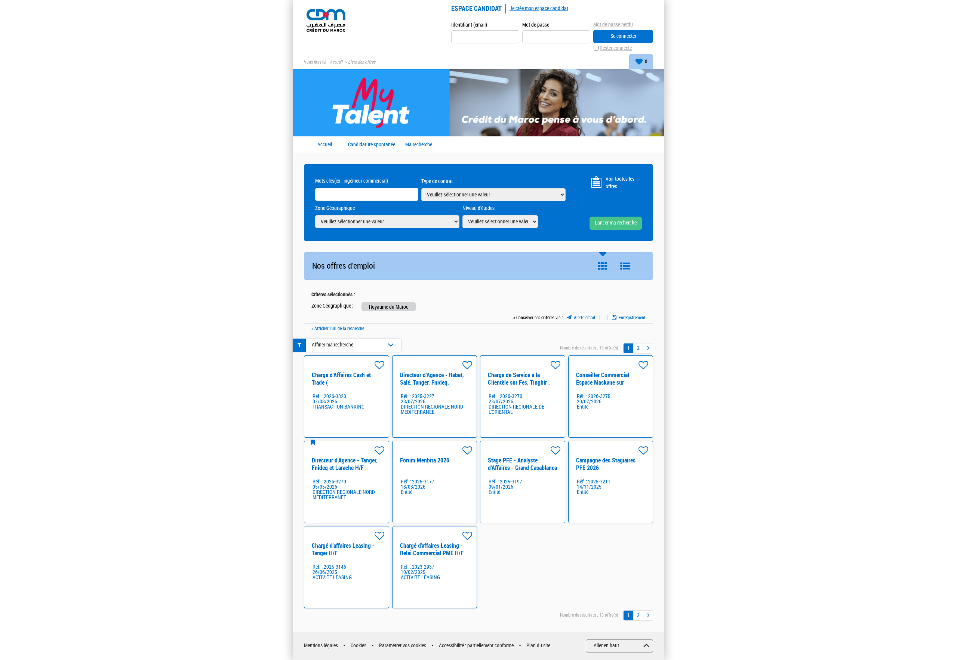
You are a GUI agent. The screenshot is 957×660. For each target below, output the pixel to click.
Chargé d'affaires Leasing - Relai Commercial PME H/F (432, 549)
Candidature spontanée (371, 145)
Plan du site (538, 645)
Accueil (336, 62)
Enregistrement (632, 317)
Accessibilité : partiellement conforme (476, 645)
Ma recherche (418, 145)
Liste (625, 266)
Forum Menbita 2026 (424, 460)
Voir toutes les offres (620, 183)
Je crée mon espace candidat (539, 8)
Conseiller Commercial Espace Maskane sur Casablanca (602, 383)
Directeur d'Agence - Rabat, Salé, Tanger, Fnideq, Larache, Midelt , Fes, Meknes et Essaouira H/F (432, 386)
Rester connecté (616, 48)
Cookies (358, 645)
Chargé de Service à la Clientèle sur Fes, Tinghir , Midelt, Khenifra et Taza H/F (521, 383)
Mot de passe (535, 25)
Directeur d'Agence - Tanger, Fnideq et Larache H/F (345, 464)
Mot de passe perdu (613, 24)
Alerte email (584, 317)
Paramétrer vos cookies (402, 645)
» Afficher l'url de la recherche (337, 328)
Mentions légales (321, 645)
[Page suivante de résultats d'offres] (648, 348)
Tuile (602, 266)
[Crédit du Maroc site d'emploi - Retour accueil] (325, 19)
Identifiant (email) (469, 25)
